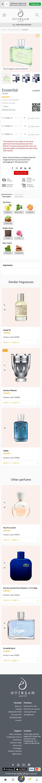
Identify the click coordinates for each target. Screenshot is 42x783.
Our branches (16, 715)
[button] (4, 305)
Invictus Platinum (10, 390)
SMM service (17, 754)
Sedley (6, 451)
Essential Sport (9, 648)
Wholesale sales (16, 717)
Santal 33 (7, 330)
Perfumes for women (32, 709)
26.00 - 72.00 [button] (11, 463)
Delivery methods (15, 751)
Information (19, 196)
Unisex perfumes (30, 712)
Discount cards (16, 743)
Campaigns (17, 748)
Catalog (19, 709)
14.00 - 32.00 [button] (11, 540)
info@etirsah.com (30, 741)
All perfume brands (21, 25)
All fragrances (29, 715)
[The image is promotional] (21, 307)
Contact (18, 720)
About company (15, 734)
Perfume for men (14, 30)
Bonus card (17, 745)
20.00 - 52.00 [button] (11, 342)
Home (4, 30)
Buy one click (22, 173)
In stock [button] (5, 106)
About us (18, 706)
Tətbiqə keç (35, 4)
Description (6, 196)
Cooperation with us (14, 737)
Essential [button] (25, 30)
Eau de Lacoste (9, 528)
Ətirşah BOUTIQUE (15, 712)
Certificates (17, 740)
